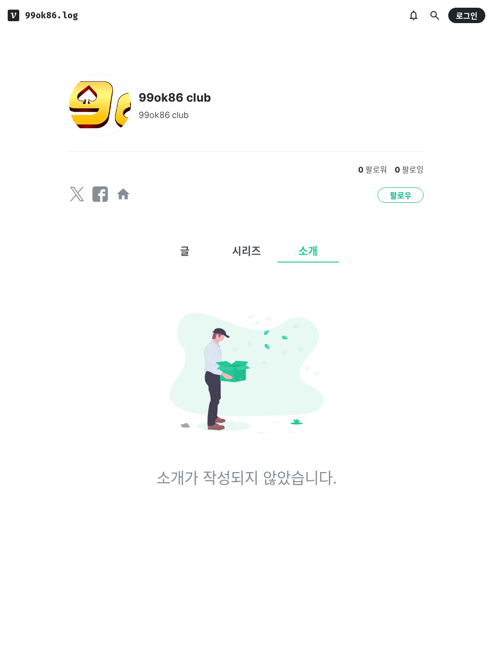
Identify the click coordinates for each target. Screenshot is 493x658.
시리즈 (246, 251)
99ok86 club (175, 98)
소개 (308, 251)
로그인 (467, 16)
